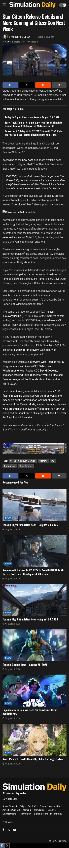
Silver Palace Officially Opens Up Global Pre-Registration (33, 759)
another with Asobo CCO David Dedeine (34, 370)
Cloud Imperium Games (23, 460)
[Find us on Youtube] (14, 830)
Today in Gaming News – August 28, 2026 (25, 665)
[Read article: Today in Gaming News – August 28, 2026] (34, 645)
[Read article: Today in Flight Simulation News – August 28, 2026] (34, 600)
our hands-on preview (27, 349)
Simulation (10, 466)
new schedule (30, 160)
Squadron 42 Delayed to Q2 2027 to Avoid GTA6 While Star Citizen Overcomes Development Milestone (34, 132)
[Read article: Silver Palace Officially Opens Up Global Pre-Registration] (34, 740)
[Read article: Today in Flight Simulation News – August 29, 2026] (34, 505)
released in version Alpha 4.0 (19, 237)
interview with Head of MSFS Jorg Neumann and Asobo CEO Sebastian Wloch (33, 366)
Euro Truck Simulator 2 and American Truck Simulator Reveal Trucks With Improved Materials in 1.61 (34, 124)
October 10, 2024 (46, 37)
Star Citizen (26, 466)
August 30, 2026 (12, 529)
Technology (25, 813)
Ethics (43, 806)
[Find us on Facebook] (3, 830)
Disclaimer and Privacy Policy (48, 813)
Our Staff (32, 806)
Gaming (43, 460)
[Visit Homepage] (32, 5)
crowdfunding (13, 316)
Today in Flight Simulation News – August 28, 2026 (30, 619)
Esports (52, 810)
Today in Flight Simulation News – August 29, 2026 (32, 117)
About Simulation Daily (13, 806)
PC (52, 460)
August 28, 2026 (12, 669)
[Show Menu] (4, 5)
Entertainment (9, 813)
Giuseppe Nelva (21, 37)
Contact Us (54, 806)
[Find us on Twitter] (8, 830)
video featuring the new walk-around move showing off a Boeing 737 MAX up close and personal (34, 409)
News (8, 41)
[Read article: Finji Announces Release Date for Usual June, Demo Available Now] (34, 691)
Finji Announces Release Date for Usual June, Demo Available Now (30, 712)
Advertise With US (11, 810)
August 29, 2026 (12, 578)
